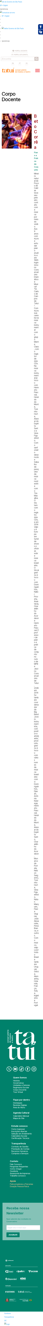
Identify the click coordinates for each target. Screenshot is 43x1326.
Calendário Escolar (19, 1136)
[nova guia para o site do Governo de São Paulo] (7, 13)
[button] (13, 28)
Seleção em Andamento (21, 1133)
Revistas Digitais (20, 1105)
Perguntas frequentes (19, 1166)
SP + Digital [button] (5, 16)
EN (13, 63)
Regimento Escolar (21, 1087)
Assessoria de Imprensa (20, 1173)
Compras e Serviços (19, 1153)
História (16, 1080)
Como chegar (16, 1169)
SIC (5, 1321)
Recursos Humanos (19, 1151)
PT (20, 63)
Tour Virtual (18, 1092)
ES (26, 63)
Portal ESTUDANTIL (21, 55)
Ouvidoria (14, 1171)
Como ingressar (18, 1129)
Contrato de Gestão (19, 1146)
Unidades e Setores (21, 1085)
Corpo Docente (19, 1090)
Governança (18, 1083)
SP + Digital (4, 5)
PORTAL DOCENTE (21, 51)
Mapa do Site (18, 1118)
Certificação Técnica (20, 1138)
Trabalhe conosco (18, 1175)
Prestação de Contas (20, 1149)
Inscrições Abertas (19, 1131)
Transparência (9, 1317)
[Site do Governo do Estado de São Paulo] (11, 2)
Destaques (17, 1103)
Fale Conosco (16, 1164)
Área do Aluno (19, 1107)
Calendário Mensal (21, 1116)
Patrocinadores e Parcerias (21, 1184)
